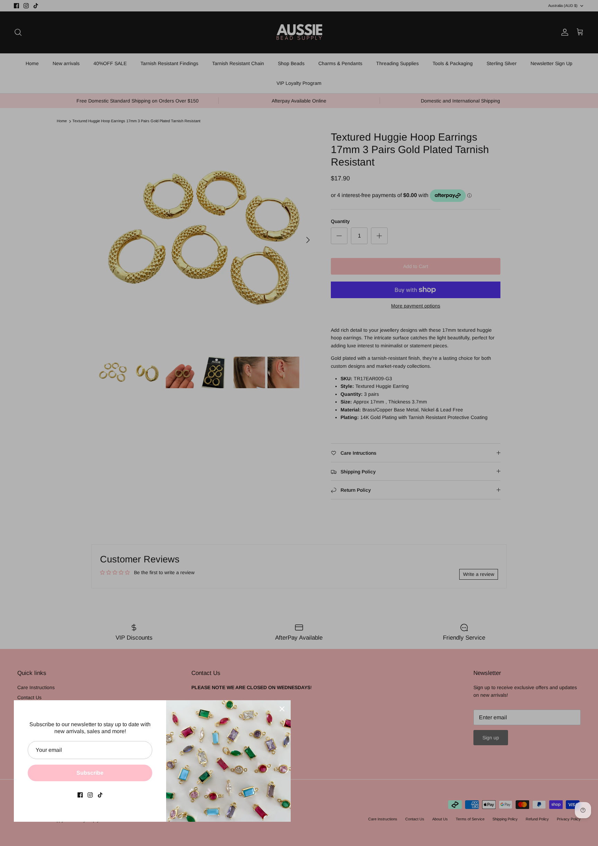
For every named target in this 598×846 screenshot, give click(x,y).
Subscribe (89, 773)
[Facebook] (80, 795)
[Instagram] (90, 795)
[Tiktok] (100, 795)
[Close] (282, 708)
